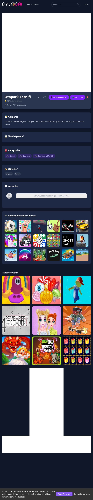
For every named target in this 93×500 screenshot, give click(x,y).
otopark (9, 174)
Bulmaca (24, 156)
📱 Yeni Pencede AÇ (58, 97)
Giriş (86, 4)
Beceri (10, 156)
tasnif (17, 174)
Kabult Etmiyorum (82, 494)
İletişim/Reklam (33, 5)
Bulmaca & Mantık (43, 156)
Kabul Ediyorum (64, 494)
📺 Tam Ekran (77, 97)
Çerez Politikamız (45, 494)
